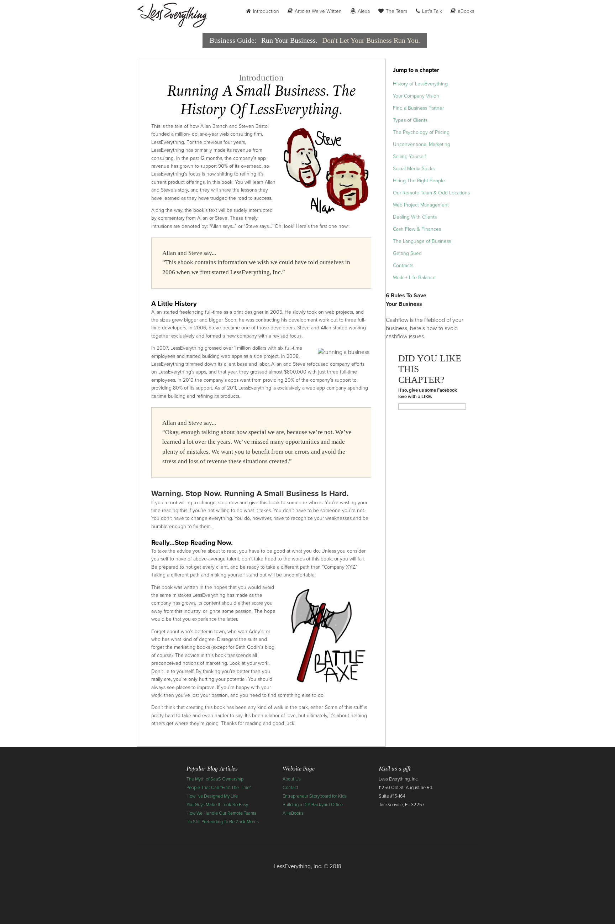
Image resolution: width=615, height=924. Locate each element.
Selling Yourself (409, 156)
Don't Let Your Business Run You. (371, 40)
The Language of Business (422, 241)
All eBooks (293, 813)
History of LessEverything (420, 84)
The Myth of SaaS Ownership (214, 779)
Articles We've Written (317, 11)
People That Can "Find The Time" (218, 787)
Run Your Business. (289, 40)
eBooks (465, 11)
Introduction (265, 11)
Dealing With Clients (415, 217)
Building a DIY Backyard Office (313, 805)
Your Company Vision (416, 96)
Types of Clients (410, 120)
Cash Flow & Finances (417, 229)
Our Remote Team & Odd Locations (431, 193)
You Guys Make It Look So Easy (217, 805)
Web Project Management (421, 205)
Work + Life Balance (414, 278)
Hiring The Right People (419, 181)
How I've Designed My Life (212, 796)
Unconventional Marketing (421, 144)
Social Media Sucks (414, 169)
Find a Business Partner (418, 108)
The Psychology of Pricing (421, 132)
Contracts (403, 265)
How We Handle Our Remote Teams (221, 813)
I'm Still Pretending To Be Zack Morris (222, 822)
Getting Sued (407, 253)
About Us (292, 779)
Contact (290, 787)
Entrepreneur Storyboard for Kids (315, 796)
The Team (395, 11)
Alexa (363, 11)
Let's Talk (431, 11)
